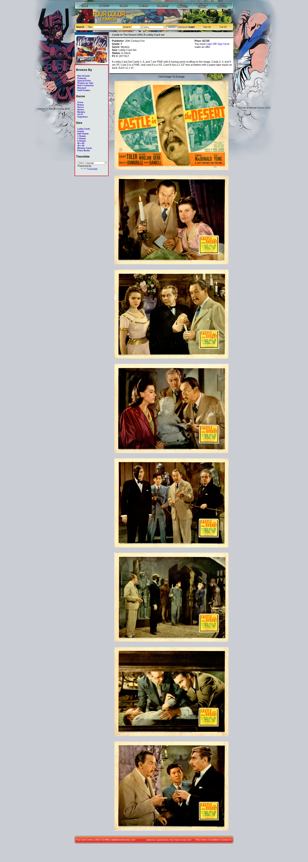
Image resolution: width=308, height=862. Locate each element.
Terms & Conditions (210, 840)
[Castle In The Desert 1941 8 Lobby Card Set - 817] (171, 549)
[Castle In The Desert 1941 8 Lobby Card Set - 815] (171, 360)
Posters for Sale (85, 83)
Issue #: (127, 27)
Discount (81, 88)
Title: (90, 27)
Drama (80, 105)
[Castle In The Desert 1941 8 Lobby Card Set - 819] (171, 737)
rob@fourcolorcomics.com (123, 840)
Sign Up (207, 27)
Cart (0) (223, 27)
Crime (80, 102)
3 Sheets (81, 138)
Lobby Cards (83, 129)
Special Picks (84, 80)
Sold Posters (83, 90)
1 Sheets (81, 136)
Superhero (82, 117)
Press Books (83, 150)
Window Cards (84, 148)
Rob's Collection (85, 85)
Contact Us (226, 840)
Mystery (81, 112)
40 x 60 (80, 143)
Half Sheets (83, 133)
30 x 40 (80, 145)
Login (191, 27)
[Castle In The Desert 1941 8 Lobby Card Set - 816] (171, 454)
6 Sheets (81, 141)
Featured (81, 78)
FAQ (197, 840)
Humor (80, 109)
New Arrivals (83, 76)
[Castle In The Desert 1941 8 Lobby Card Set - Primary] (171, 171)
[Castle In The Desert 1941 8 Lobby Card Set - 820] (171, 832)
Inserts (80, 131)
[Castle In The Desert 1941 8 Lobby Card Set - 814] (171, 265)
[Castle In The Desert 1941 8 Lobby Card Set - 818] (171, 643)
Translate (92, 168)
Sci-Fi (80, 114)
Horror (80, 107)
